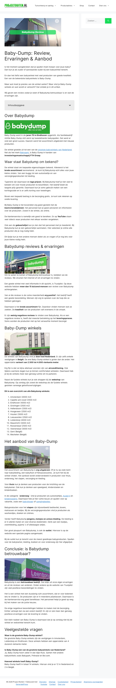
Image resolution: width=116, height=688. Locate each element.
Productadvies (66, 6)
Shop (82, 6)
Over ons (61, 684)
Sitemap (52, 682)
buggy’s (66, 496)
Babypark (24, 152)
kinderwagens (11, 499)
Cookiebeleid (63, 682)
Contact (91, 6)
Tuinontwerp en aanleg (44, 6)
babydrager (28, 501)
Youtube (43, 684)
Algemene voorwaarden (93, 682)
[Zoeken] (108, 21)
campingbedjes (43, 501)
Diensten (43, 682)
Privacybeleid (76, 682)
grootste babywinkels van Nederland (55, 150)
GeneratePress (22, 684)
